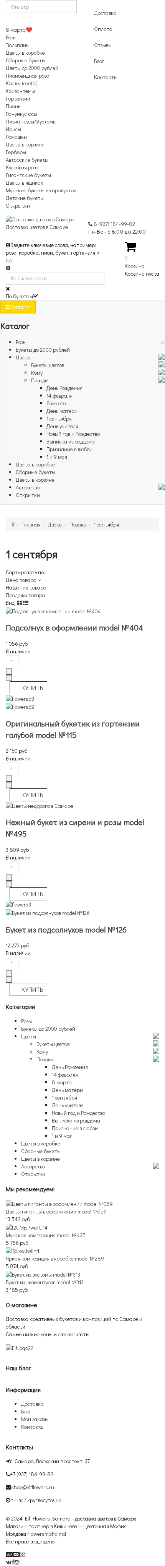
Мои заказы (34, 1419)
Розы (11, 37)
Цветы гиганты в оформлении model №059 (56, 1211)
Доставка (105, 12)
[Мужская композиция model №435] (27, 1226)
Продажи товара (25, 595)
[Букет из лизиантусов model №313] (43, 1273)
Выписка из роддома (70, 441)
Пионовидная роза (28, 75)
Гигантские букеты (28, 175)
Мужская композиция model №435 (46, 1235)
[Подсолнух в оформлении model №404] (53, 610)
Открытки (18, 205)
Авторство (28, 487)
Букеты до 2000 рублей (43, 349)
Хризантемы (20, 90)
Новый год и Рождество (73, 433)
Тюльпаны (18, 45)
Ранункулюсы (21, 113)
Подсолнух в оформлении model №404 (74, 627)
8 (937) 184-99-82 (114, 223)
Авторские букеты (27, 159)
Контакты (105, 77)
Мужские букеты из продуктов (41, 190)
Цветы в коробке (25, 52)
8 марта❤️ (19, 29)
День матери (62, 410)
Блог (99, 61)
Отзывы (103, 45)
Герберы (16, 152)
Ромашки (16, 136)
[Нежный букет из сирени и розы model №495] (39, 805)
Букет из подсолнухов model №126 (66, 929)
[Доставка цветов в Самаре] (19, 1347)
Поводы (39, 380)
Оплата (103, 28)
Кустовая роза (22, 167)
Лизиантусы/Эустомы (31, 121)
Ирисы (13, 129)
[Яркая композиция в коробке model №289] (23, 1250)
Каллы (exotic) (22, 83)
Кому (37, 372)
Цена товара (22, 579)
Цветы (23, 357)
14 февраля (59, 395)
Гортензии (18, 98)
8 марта (56, 403)
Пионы (13, 106)
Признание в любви (69, 449)
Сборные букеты (25, 60)
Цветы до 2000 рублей (32, 67)
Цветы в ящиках (24, 182)
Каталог (20, 306)
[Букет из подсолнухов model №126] (82, 908)
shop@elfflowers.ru (32, 1487)
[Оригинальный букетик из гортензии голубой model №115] (82, 702)
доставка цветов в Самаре (105, 1518)
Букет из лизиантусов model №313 (45, 1282)
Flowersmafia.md (46, 1533)
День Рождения (64, 388)
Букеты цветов (47, 365)
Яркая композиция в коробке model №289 (55, 1258)
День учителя (62, 426)
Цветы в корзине (25, 144)
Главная (31, 524)
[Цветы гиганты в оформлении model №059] (59, 1203)
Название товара (26, 587)
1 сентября (59, 418)
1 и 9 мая (56, 456)
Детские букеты (25, 197)
